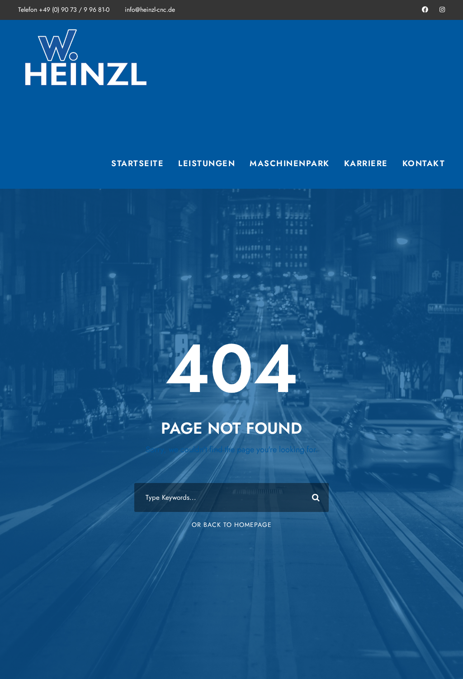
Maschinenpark (290, 163)
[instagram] (442, 9)
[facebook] (425, 9)
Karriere (366, 163)
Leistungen (206, 163)
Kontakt (423, 163)
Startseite (137, 163)
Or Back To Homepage (232, 524)
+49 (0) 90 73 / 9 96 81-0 (74, 9)
